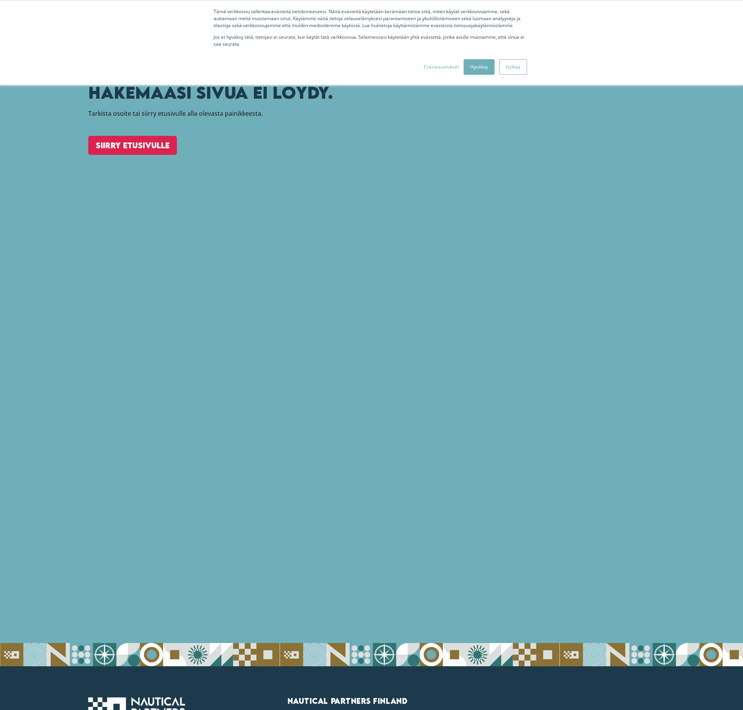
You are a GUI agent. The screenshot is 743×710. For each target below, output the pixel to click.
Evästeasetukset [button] (441, 66)
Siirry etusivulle (132, 145)
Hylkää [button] (513, 66)
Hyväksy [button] (479, 66)
